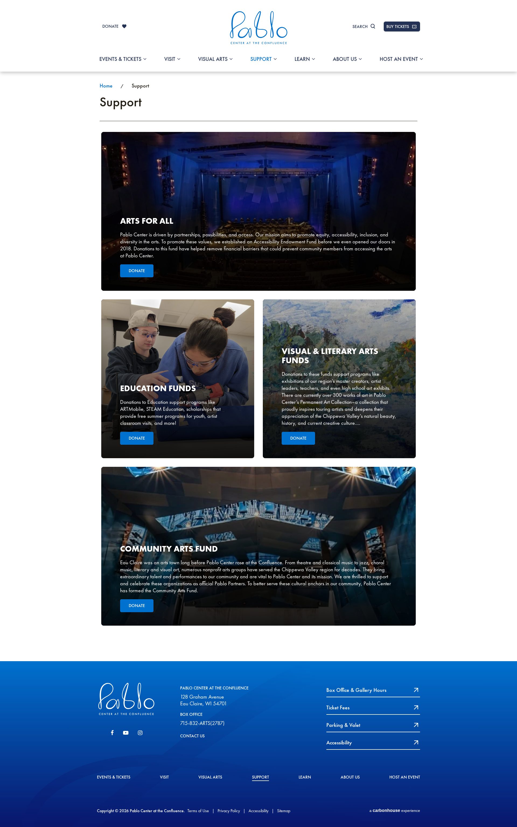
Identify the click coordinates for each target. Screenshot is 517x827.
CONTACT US (192, 736)
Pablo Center (258, 27)
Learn (302, 58)
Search (360, 26)
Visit (169, 58)
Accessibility (258, 811)
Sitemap (283, 811)
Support (261, 58)
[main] (258, 366)
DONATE (110, 26)
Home (106, 85)
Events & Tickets (120, 58)
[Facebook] (112, 732)
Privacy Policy (229, 811)
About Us (345, 58)
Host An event (399, 58)
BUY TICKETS (397, 26)
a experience (394, 810)
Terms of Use (198, 811)
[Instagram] (140, 732)
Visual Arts (213, 58)
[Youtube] (125, 732)
